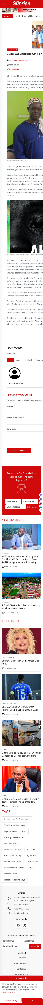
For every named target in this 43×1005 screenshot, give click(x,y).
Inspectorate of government (17, 819)
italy (24, 831)
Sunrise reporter (19, 61)
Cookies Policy (21, 974)
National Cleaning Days (14, 879)
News (4, 750)
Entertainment (8, 658)
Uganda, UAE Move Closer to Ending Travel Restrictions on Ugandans (20, 800)
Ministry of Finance (12, 849)
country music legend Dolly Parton (20, 855)
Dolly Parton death (12, 861)
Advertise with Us (21, 963)
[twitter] (41, 502)
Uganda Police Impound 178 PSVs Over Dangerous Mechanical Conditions (21, 754)
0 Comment (14, 69)
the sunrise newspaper (15, 825)
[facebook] (41, 499)
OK (32, 1000)
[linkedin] (41, 506)
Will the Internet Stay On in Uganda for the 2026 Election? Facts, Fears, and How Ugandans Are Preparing (20, 559)
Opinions (5, 553)
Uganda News (10, 831)
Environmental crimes (14, 867)
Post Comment (18, 450)
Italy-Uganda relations (14, 837)
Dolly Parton (32, 861)
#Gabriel (28, 360)
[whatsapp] (41, 510)
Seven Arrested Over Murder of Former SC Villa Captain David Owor (20, 708)
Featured (31, 849)
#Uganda (19, 360)
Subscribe (31, 507)
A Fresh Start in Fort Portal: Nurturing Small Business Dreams (21, 607)
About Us (21, 957)
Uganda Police (10, 873)
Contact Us (21, 969)
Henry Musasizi (11, 843)
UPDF (31, 867)
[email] (41, 495)
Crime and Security (10, 704)
